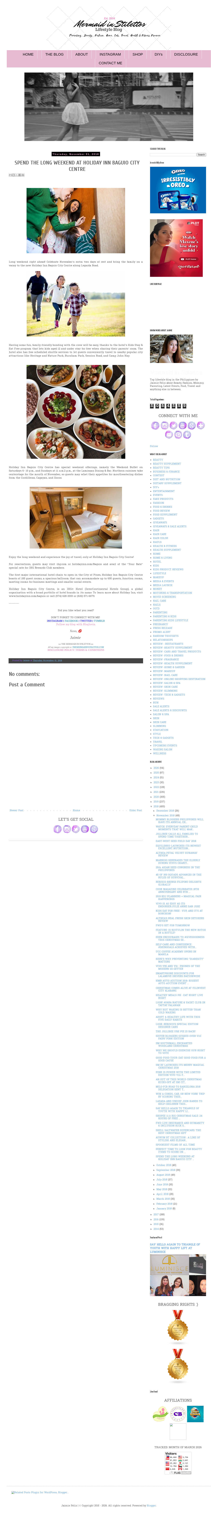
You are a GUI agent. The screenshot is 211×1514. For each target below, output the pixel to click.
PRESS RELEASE (162, 628)
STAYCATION (160, 730)
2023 (157, 782)
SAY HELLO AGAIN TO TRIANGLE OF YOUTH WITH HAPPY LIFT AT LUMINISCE (175, 1248)
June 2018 (162, 1185)
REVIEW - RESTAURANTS (168, 644)
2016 (156, 1219)
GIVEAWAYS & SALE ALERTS (169, 526)
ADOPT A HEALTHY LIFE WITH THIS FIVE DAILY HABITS (178, 1018)
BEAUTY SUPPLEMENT (167, 464)
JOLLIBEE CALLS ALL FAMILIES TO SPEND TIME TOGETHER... (177, 835)
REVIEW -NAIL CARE (165, 675)
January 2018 (164, 1209)
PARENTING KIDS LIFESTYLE (170, 620)
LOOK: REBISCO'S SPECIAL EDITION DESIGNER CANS (177, 1026)
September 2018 (166, 1170)
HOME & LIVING (162, 558)
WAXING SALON (162, 749)
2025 (157, 773)
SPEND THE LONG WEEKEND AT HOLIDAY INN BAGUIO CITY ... (175, 1158)
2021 (156, 792)
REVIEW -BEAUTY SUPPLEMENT (172, 648)
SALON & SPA (161, 714)
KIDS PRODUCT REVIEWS (168, 569)
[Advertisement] (76, 783)
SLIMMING (159, 726)
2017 (157, 1214)
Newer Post (16, 810)
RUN (156, 703)
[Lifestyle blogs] (178, 1345)
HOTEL (157, 562)
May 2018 (162, 1189)
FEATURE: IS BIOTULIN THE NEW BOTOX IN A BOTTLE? (181, 931)
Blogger (151, 1506)
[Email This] (10, 175)
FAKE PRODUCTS (163, 499)
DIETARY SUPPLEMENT (167, 483)
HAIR (156, 530)
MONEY (157, 589)
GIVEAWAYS (160, 523)
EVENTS (158, 495)
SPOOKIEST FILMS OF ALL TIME (175, 1145)
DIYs (159, 54)
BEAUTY (158, 460)
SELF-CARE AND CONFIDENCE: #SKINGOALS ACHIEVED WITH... (176, 946)
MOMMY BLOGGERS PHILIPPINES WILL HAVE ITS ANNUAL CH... (180, 821)
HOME (28, 54)
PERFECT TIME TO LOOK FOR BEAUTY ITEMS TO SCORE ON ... (179, 1151)
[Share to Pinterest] (23, 175)
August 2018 (163, 1175)
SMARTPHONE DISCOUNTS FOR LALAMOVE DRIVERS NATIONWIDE (178, 975)
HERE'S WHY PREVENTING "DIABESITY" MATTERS (180, 960)
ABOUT (81, 54)
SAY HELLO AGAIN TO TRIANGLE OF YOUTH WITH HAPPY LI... (177, 1110)
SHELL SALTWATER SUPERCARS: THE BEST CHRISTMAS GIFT (178, 1132)
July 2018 (162, 1180)
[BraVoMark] (178, 1439)
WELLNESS (159, 753)
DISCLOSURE (186, 54)
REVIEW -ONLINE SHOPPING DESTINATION (179, 679)
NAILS (157, 605)
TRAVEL (157, 742)
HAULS (157, 542)
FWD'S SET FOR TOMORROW (173, 925)
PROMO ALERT (162, 632)
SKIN (156, 718)
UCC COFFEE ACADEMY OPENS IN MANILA (176, 953)
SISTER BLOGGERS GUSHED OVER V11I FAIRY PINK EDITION (178, 1038)
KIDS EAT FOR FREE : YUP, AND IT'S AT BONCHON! (179, 912)
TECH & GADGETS (163, 738)
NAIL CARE (159, 601)
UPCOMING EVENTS (165, 746)
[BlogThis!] (13, 175)
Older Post (135, 810)
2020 (157, 797)
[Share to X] (16, 175)
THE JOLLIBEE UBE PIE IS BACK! (176, 1031)
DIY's (156, 487)
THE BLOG (54, 54)
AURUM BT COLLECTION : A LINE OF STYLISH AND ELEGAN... (178, 1139)
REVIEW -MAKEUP (164, 671)
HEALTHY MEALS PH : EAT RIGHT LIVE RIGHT (179, 997)
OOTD (156, 609)
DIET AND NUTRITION (166, 479)
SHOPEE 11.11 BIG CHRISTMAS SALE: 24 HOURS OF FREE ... (179, 1117)
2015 (156, 1224)
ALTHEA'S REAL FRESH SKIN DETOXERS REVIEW (180, 920)
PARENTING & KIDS (164, 616)
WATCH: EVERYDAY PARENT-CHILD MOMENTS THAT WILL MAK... (177, 828)
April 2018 (162, 1194)
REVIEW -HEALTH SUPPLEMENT (172, 663)
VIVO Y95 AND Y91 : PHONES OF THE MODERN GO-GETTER (178, 968)
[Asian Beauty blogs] (178, 1384)
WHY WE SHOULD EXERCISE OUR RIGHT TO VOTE (180, 1052)
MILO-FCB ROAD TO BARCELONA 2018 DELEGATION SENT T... (178, 1088)
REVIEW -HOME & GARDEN (169, 667)
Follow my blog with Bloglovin (75, 624)
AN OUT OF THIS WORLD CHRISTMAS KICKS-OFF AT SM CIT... (179, 1081)
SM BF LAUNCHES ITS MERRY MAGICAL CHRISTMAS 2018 (180, 1067)
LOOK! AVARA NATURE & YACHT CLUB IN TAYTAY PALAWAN (180, 1004)
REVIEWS (158, 699)
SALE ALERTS (161, 706)
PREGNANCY (160, 624)
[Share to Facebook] (19, 175)
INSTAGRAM (110, 54)
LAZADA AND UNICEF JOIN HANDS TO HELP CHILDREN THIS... (179, 1103)
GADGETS (158, 519)
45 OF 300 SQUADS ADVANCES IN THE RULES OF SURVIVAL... (178, 876)
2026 (157, 768)
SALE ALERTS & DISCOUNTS (170, 710)
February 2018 (164, 1204)
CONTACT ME (110, 63)
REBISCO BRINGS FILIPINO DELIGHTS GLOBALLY (178, 883)
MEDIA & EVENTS (163, 581)
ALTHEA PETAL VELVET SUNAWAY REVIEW (176, 854)
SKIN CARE (159, 722)
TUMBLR (99, 621)
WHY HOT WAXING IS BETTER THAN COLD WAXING (178, 1011)
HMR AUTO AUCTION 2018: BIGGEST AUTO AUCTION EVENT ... (177, 982)
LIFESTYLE (159, 573)
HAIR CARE (159, 534)
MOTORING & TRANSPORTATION (172, 593)
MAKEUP (158, 577)
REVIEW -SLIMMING (165, 691)
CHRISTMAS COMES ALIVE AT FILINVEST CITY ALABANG (181, 990)
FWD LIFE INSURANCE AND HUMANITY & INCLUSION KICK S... (180, 1125)
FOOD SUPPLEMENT (165, 515)
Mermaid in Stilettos (176, 372)
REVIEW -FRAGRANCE (166, 660)
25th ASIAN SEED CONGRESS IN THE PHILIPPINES (178, 869)
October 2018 (164, 1165)
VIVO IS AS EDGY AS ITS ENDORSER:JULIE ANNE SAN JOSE (178, 905)
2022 (157, 787)
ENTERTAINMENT (164, 491)
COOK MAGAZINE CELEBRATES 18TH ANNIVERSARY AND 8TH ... (177, 891)
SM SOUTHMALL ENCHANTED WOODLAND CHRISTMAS (174, 1045)
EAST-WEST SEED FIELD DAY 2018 (176, 841)
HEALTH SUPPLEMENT (167, 550)
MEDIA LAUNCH (162, 585)
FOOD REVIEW (161, 511)
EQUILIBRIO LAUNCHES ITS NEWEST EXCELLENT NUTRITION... (178, 847)
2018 (156, 806)
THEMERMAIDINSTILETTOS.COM (88, 647)
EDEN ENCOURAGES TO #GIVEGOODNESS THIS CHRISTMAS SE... (180, 939)
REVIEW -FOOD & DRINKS (168, 656)
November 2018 (165, 815)
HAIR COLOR (160, 538)
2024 (157, 777)
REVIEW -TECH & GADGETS (169, 695)
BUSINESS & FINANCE (166, 472)
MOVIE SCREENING (164, 597)
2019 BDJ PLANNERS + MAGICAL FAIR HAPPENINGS (178, 898)
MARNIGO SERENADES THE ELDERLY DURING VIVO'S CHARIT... (178, 862)
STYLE (157, 734)
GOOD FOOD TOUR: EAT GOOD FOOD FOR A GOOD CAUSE (181, 1059)
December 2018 (165, 811)
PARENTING (160, 612)
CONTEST (158, 475)
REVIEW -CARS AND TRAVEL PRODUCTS (177, 652)
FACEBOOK (71, 621)
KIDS (156, 566)
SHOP (138, 54)
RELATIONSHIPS (163, 640)
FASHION (158, 503)
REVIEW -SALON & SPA (166, 683)
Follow (154, 446)
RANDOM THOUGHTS (166, 636)
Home (76, 810)
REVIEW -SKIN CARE (165, 687)
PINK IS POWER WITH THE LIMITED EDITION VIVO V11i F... (178, 1074)
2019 (156, 802)
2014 (157, 1229)
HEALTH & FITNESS (165, 546)
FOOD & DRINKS (162, 507)
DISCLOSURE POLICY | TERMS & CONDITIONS (76, 650)
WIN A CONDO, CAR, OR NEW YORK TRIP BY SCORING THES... (180, 1095)
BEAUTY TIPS (161, 468)
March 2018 (163, 1199)
